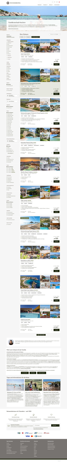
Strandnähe (9, 188)
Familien (9, 146)
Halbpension (10, 179)
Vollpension (9, 178)
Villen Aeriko (24, 200)
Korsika (9, 64)
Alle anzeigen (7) (10, 153)
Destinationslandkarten (51, 446)
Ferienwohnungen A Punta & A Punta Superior (33, 113)
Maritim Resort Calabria (27, 172)
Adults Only (9, 148)
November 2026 (10, 118)
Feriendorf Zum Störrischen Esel (29, 83)
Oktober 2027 (10, 133)
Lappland (35, 456)
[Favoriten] (55, 2)
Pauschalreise (10, 90)
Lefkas (9, 71)
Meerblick (9, 194)
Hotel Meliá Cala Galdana (27, 290)
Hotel (50, 24)
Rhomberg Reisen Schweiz (11, 453)
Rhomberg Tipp (34, 86)
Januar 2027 (10, 120)
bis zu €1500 (10, 203)
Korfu (8, 70)
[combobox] (46, 2)
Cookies (21, 453)
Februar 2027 (10, 122)
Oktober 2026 (10, 116)
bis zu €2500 (10, 204)
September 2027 (10, 131)
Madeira (35, 453)
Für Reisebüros (9, 447)
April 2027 (9, 124)
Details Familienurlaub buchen (13, 28)
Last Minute (10, 107)
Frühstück (9, 181)
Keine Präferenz (10, 106)
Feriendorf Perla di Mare (27, 142)
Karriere (8, 446)
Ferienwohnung (11, 25)
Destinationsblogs (50, 444)
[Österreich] (59, 2)
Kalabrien (9, 74)
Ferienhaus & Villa (10, 159)
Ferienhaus (53, 24)
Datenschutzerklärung (23, 446)
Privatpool (9, 197)
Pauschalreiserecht (23, 447)
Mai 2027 (9, 126)
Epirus (9, 67)
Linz (8, 52)
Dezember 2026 (10, 119)
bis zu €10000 (10, 207)
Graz (8, 49)
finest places (10, 150)
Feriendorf (15, 25)
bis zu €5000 (10, 206)
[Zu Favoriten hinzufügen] (52, 64)
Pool (8, 189)
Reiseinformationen (23, 450)
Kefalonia (9, 68)
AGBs (21, 444)
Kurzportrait (8, 444)
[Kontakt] (57, 2)
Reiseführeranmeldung (51, 447)
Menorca (9, 79)
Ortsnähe (9, 187)
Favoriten (9, 224)
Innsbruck (9, 51)
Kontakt (8, 443)
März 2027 (9, 123)
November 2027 (10, 134)
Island (35, 454)
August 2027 (10, 130)
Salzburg (9, 53)
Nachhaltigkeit (36, 145)
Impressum (22, 443)
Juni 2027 (9, 127)
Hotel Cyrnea (24, 319)
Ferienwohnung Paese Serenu (28, 231)
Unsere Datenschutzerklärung (38, 428)
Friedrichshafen (10, 45)
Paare (8, 147)
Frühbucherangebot (11, 213)
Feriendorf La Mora (26, 260)
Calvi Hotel (23, 54)
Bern (8, 44)
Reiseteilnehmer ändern (10, 37)
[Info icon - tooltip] (12, 150)
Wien (8, 48)
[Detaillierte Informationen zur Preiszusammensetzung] (58, 59)
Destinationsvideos (51, 443)
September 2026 (10, 115)
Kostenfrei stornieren (11, 219)
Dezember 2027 (10, 135)
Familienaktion (10, 212)
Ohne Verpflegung (11, 182)
